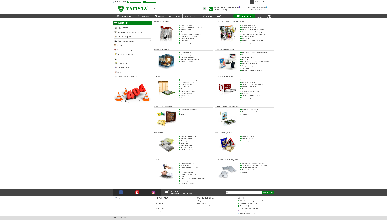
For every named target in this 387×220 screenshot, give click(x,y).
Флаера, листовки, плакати (189, 139)
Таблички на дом (247, 89)
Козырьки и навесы (187, 61)
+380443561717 (248, 211)
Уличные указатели (248, 141)
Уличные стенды (186, 95)
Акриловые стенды (187, 84)
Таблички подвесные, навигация (252, 84)
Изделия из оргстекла (125, 41)
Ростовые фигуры (186, 43)
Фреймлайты (246, 114)
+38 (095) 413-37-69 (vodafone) (223, 10)
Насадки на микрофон (249, 66)
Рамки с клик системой (249, 112)
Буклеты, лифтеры (187, 141)
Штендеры (184, 41)
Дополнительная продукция (127, 76)
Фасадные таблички (248, 82)
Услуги (119, 72)
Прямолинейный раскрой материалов (193, 179)
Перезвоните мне (150, 2)
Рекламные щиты (186, 32)
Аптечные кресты (186, 30)
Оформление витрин (187, 38)
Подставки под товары (249, 55)
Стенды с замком (186, 93)
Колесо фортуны (247, 43)
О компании (161, 201)
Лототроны (245, 59)
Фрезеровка (185, 165)
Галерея (160, 211)
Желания (269, 17)
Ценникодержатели (248, 57)
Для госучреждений (124, 68)
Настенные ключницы (188, 112)
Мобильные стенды (248, 25)
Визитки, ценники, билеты (189, 136)
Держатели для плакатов (250, 110)
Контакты (160, 203)
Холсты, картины (186, 145)
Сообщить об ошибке (204, 206)
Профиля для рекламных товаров (253, 163)
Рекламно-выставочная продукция (130, 32)
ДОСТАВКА (161, 208)
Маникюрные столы (187, 57)
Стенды (120, 45)
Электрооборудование (249, 168)
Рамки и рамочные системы (127, 59)
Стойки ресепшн (186, 52)
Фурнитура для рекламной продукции (254, 165)
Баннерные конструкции (189, 36)
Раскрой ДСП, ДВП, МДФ (188, 174)
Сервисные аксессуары (125, 54)
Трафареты (245, 68)
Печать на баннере (187, 150)
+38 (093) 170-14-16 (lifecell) (256, 10)
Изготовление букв (187, 25)
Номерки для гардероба (189, 110)
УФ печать (184, 170)
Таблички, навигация (125, 50)
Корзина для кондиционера (190, 59)
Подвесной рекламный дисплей (252, 41)
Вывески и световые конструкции (191, 27)
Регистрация (202, 203)
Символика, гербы (248, 136)
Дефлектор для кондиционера (252, 70)
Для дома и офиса (124, 37)
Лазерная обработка (187, 163)
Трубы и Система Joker (249, 170)
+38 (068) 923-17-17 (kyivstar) (257, 7)
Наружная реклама (124, 28)
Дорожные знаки (247, 139)
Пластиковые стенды (187, 82)
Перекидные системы (188, 91)
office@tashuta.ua (250, 206)
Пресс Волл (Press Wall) (249, 27)
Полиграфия (122, 63)
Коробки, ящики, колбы (249, 64)
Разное (244, 172)
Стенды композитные (188, 89)
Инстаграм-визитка (248, 100)
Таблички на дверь (248, 80)
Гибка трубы (185, 176)
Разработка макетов (187, 183)
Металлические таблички (250, 91)
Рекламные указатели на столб (191, 34)
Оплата (160, 206)
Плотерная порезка (187, 172)
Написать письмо (135, 2)
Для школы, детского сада (189, 98)
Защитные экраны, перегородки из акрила (255, 61)
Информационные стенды (189, 80)
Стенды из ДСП (185, 87)
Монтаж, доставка (186, 181)
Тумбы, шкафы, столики (188, 55)
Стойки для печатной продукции (252, 32)
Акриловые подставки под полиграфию (254, 52)
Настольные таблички (249, 87)
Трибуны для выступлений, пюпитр (253, 34)
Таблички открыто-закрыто (251, 95)
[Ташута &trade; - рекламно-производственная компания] (132, 9)
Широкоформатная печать (189, 168)
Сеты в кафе (184, 143)
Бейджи (183, 114)
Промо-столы (246, 38)
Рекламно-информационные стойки (253, 30)
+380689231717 (250, 213)
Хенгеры (245, 93)
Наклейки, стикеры (187, 147)
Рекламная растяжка (248, 36)
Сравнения (260, 17)
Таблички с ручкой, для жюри (251, 98)
